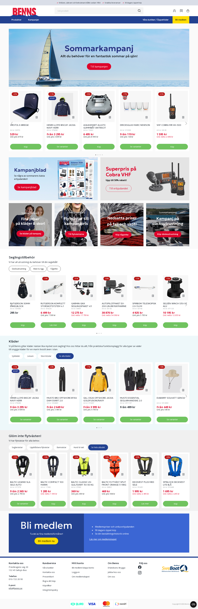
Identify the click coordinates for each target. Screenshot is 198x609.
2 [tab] (98, 155)
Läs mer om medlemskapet (103, 539)
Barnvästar (61, 447)
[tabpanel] (25, 120)
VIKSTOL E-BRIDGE (19, 125)
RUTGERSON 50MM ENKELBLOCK (20, 304)
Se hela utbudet (98, 447)
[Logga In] (174, 10)
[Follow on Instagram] (141, 572)
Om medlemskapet (81, 576)
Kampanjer (33, 19)
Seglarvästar (17, 447)
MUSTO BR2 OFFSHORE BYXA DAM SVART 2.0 (62, 399)
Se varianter (62, 146)
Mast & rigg (38, 268)
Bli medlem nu (46, 541)
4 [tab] (102, 155)
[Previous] (12, 123)
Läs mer (53, 325)
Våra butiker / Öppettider (156, 19)
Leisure (30, 356)
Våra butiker (48, 567)
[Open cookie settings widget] (193, 604)
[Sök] (139, 10)
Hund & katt (79, 447)
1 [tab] (96, 155)
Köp (26, 146)
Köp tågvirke (122, 234)
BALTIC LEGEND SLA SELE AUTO (20, 483)
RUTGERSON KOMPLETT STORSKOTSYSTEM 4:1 (53, 304)
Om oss (111, 576)
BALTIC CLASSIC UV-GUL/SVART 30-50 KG (82, 483)
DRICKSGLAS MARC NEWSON (135, 125)
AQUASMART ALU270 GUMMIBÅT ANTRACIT (94, 126)
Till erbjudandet (118, 188)
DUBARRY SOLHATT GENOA (171, 397)
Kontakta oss (49, 572)
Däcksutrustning (19, 268)
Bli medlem (180, 19)
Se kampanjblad (27, 187)
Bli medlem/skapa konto (83, 567)
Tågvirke (54, 268)
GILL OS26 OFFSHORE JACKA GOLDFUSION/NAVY (98, 399)
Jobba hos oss (114, 572)
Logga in (76, 572)
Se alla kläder (65, 356)
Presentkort (48, 576)
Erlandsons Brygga (116, 567)
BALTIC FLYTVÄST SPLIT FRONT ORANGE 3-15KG (114, 483)
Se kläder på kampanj (30, 233)
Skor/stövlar (46, 356)
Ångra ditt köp (49, 581)
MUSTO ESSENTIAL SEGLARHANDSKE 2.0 (131, 399)
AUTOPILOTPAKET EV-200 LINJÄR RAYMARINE (114, 304)
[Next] (186, 123)
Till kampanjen (99, 66)
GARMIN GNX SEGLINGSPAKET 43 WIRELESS (81, 306)
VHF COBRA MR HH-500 (169, 125)
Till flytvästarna (76, 234)
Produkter (16, 19)
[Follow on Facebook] (141, 567)
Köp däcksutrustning (167, 234)
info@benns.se (15, 588)
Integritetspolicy (50, 590)
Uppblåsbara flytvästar (39, 447)
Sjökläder (16, 356)
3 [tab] (100, 155)
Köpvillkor (47, 585)
